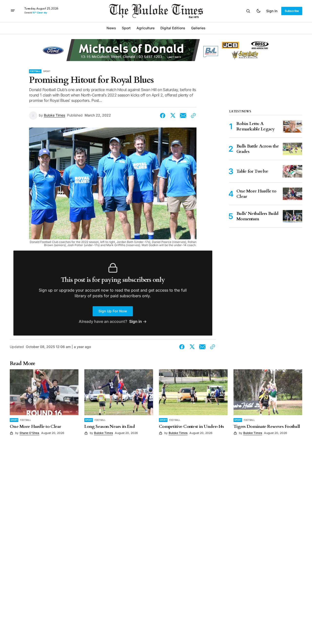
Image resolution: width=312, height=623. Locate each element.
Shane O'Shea (29, 433)
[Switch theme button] (258, 11)
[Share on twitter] (173, 115)
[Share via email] (183, 115)
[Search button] (248, 11)
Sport (46, 71)
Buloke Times (54, 115)
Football (35, 71)
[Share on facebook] (163, 115)
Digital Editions (172, 28)
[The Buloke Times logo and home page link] (156, 11)
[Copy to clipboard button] (192, 115)
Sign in (271, 11)
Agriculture (145, 28)
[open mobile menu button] (13, 11)
